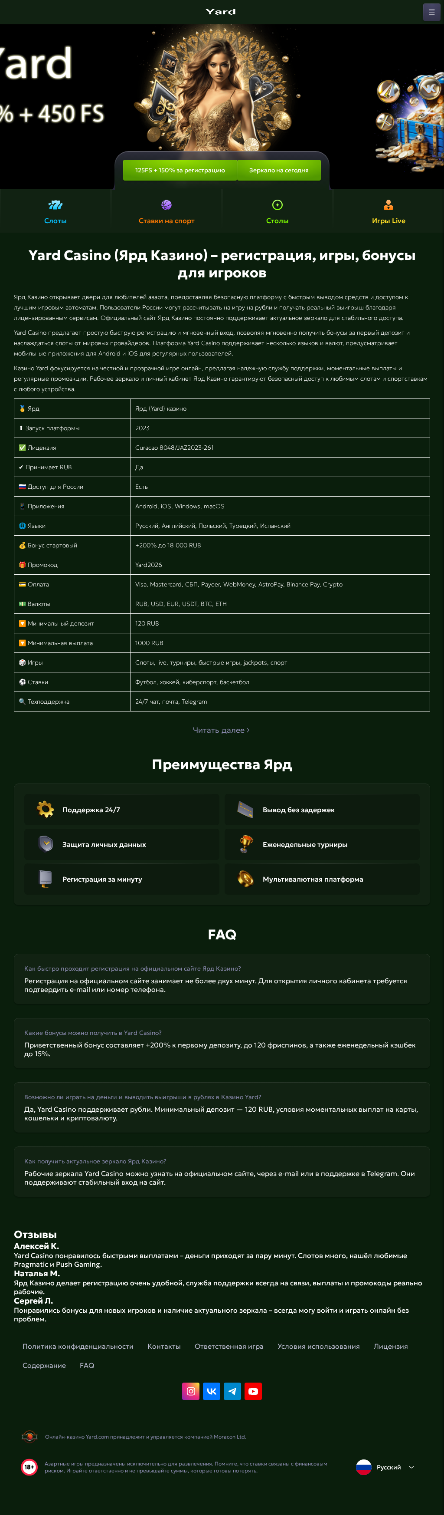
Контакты (164, 1346)
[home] (222, 12)
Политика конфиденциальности (78, 1346)
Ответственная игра (229, 1346)
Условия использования (319, 1346)
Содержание (44, 1365)
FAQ (87, 1365)
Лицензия (391, 1346)
